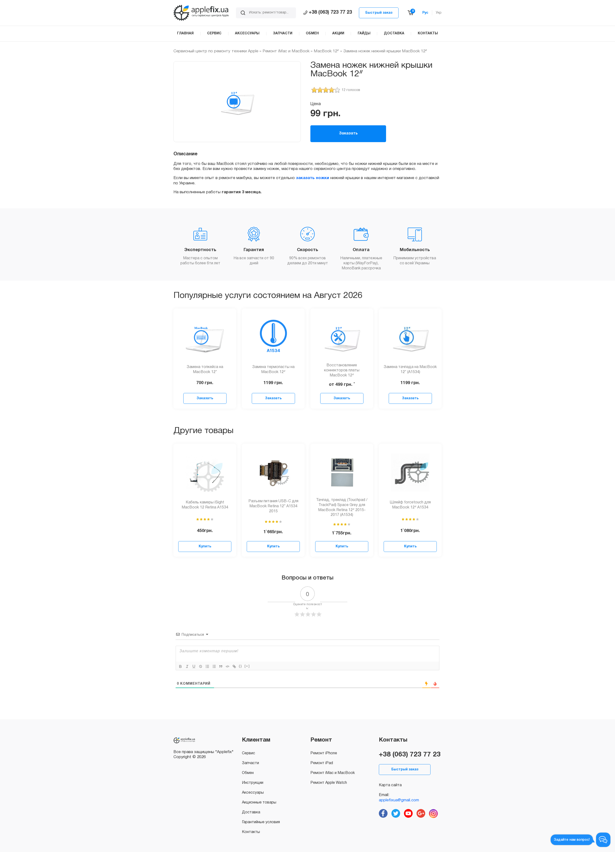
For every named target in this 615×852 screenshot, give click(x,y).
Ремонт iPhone (323, 753)
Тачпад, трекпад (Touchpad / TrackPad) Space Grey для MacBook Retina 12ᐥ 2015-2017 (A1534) (341, 507)
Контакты (251, 832)
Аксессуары (253, 792)
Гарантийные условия (261, 822)
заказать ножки (312, 178)
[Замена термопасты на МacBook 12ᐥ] (273, 337)
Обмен (248, 773)
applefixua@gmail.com (399, 800)
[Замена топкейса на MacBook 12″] (205, 337)
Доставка (251, 812)
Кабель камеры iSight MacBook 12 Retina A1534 (205, 505)
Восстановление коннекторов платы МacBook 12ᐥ (341, 370)
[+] (247, 666)
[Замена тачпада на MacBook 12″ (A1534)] (410, 337)
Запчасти (250, 763)
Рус (425, 12)
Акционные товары (259, 802)
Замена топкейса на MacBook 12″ (205, 369)
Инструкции (252, 783)
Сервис (248, 753)
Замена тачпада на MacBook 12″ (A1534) (410, 369)
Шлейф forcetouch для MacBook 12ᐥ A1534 (410, 505)
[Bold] (180, 666)
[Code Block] (227, 666)
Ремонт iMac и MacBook (286, 51)
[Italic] (187, 666)
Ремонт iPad (321, 763)
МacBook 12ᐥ (326, 51)
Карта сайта (390, 785)
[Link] (234, 666)
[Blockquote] (220, 666)
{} (240, 666)
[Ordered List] (207, 666)
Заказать (348, 133)
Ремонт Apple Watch (328, 783)
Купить (205, 546)
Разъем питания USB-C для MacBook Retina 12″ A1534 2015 (273, 506)
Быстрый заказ (378, 12)
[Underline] (194, 666)
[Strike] (200, 666)
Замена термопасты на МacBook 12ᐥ (273, 369)
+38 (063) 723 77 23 (330, 12)
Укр (439, 12)
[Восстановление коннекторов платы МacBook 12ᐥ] (342, 337)
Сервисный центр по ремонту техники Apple (215, 51)
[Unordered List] (214, 666)
